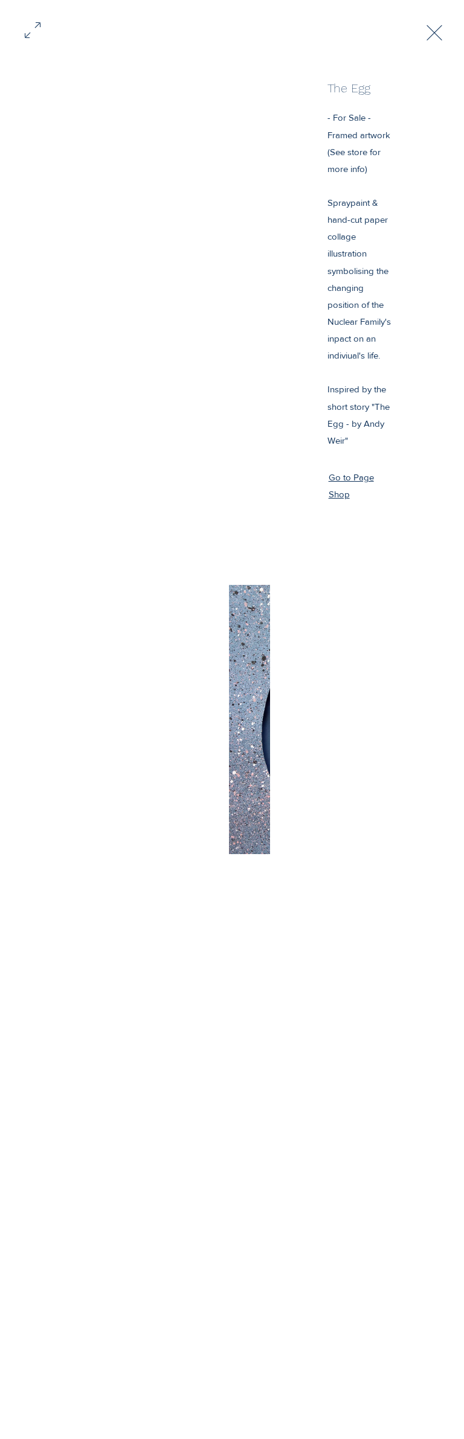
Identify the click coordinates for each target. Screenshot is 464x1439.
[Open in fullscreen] (32, 29)
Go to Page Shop (351, 485)
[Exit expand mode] (434, 31)
